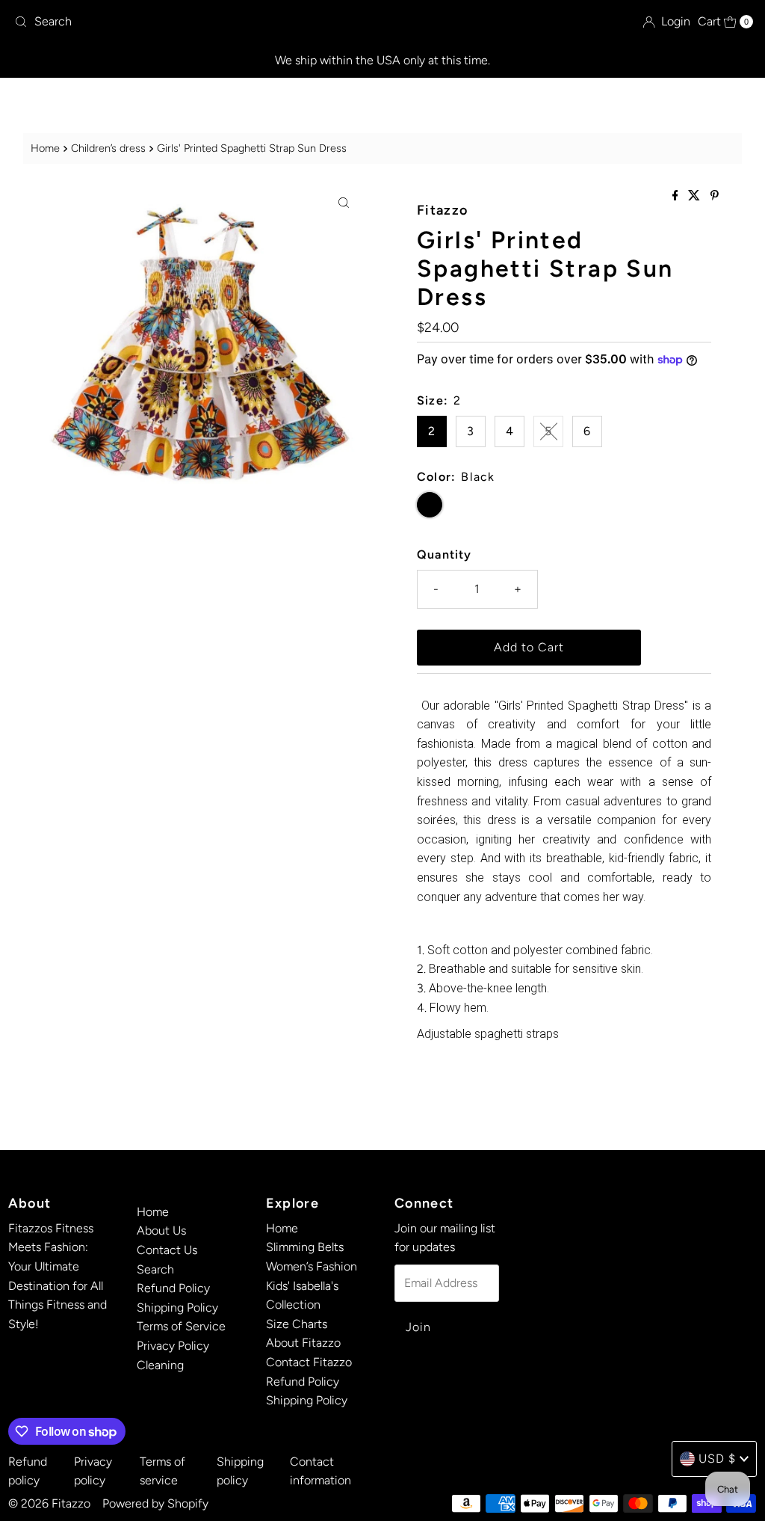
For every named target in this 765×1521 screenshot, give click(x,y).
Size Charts (296, 1324)
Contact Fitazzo (309, 1362)
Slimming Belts (305, 1247)
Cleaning (160, 1365)
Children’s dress (108, 148)
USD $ (717, 1458)
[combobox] (129, 22)
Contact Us (167, 1250)
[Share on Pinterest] (714, 196)
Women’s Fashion (311, 1266)
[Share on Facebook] (676, 196)
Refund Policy (173, 1288)
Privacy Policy (173, 1346)
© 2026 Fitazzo (49, 1503)
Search (155, 1269)
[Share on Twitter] (695, 196)
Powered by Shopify (155, 1503)
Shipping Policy (177, 1307)
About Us (161, 1230)
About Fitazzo (303, 1343)
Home (45, 148)
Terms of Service (181, 1326)
